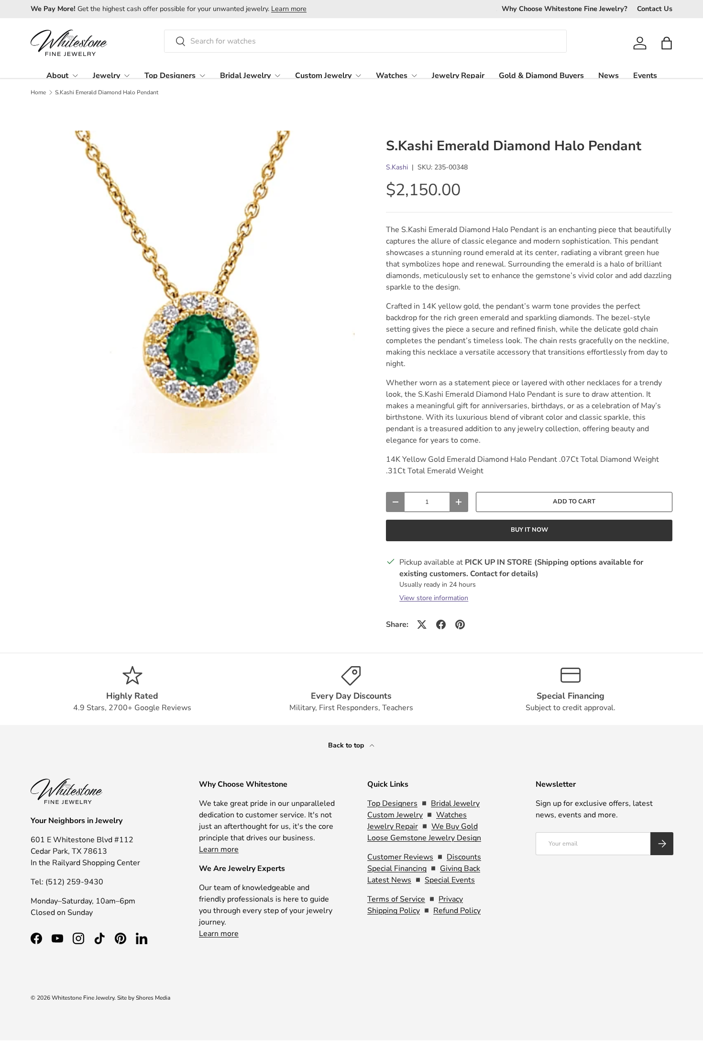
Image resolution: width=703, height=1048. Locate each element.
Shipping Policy (393, 910)
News (608, 75)
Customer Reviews (400, 857)
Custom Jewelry (323, 75)
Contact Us (654, 8)
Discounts (464, 857)
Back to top (347, 745)
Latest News (389, 880)
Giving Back (460, 868)
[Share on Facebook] (440, 624)
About (57, 75)
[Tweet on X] (421, 624)
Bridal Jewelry (245, 75)
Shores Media (153, 998)
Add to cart (574, 501)
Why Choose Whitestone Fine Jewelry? (564, 8)
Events (645, 75)
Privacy (451, 899)
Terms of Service (396, 899)
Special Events (450, 880)
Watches (391, 75)
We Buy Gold (454, 826)
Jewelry (106, 75)
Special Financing (397, 868)
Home (38, 92)
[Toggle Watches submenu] (414, 75)
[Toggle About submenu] (75, 75)
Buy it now (529, 529)
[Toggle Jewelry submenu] (126, 75)
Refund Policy (457, 910)
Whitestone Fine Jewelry (83, 998)
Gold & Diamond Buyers (541, 75)
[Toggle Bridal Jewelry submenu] (277, 75)
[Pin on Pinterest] (460, 624)
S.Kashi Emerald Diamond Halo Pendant (106, 92)
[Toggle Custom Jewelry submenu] (358, 75)
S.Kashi (397, 167)
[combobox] (366, 41)
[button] (666, 43)
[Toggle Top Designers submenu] (202, 75)
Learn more (289, 8)
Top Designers (170, 75)
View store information (433, 597)
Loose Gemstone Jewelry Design (424, 838)
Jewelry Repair (458, 75)
